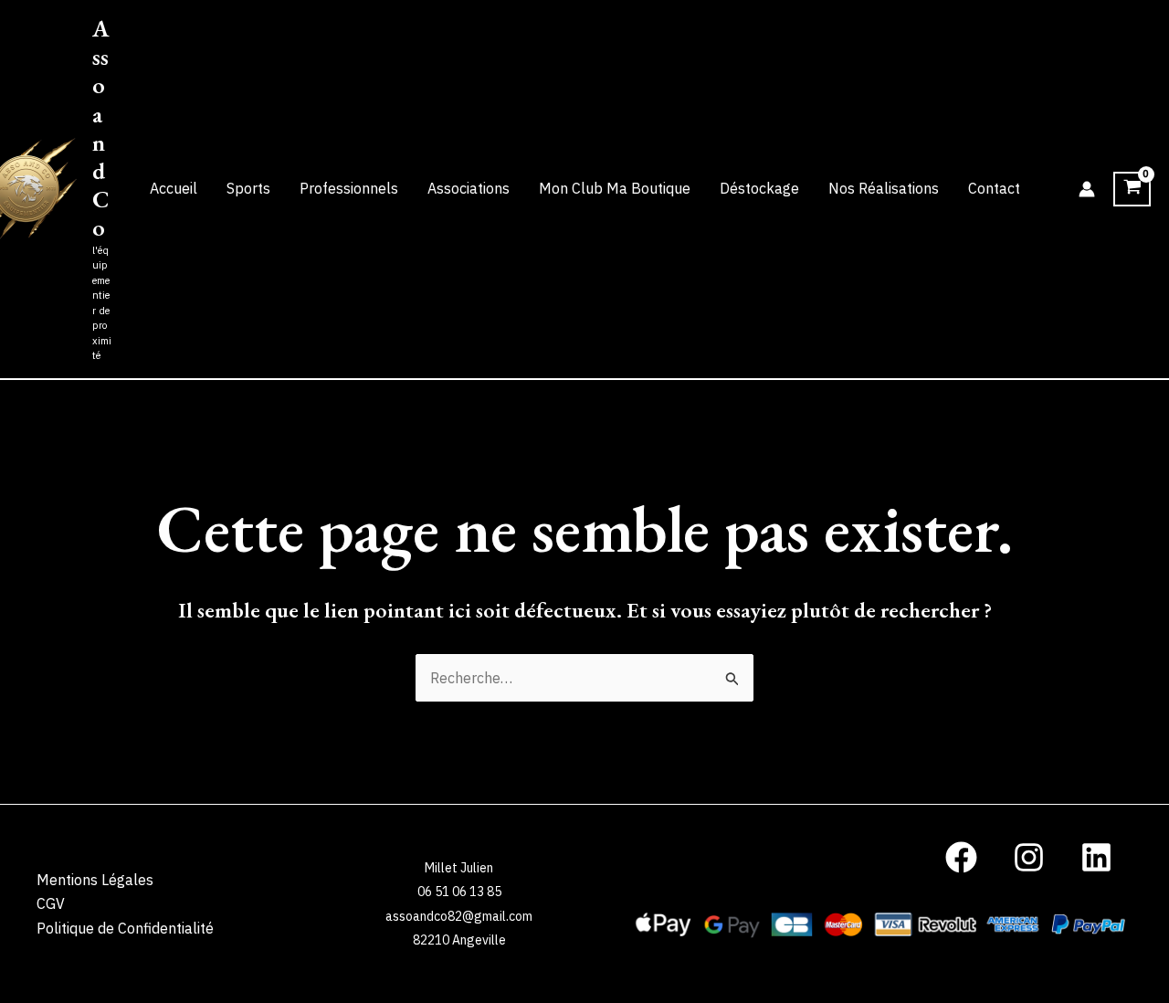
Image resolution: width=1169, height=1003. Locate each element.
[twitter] (964, 857)
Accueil (173, 188)
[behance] (1098, 857)
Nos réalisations (883, 188)
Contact (994, 188)
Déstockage (759, 188)
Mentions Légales (95, 880)
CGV (51, 903)
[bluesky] (1031, 857)
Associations (468, 188)
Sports (248, 188)
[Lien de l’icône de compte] (1087, 189)
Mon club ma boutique (614, 188)
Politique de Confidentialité (125, 928)
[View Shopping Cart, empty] (1132, 189)
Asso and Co (100, 128)
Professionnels (349, 188)
